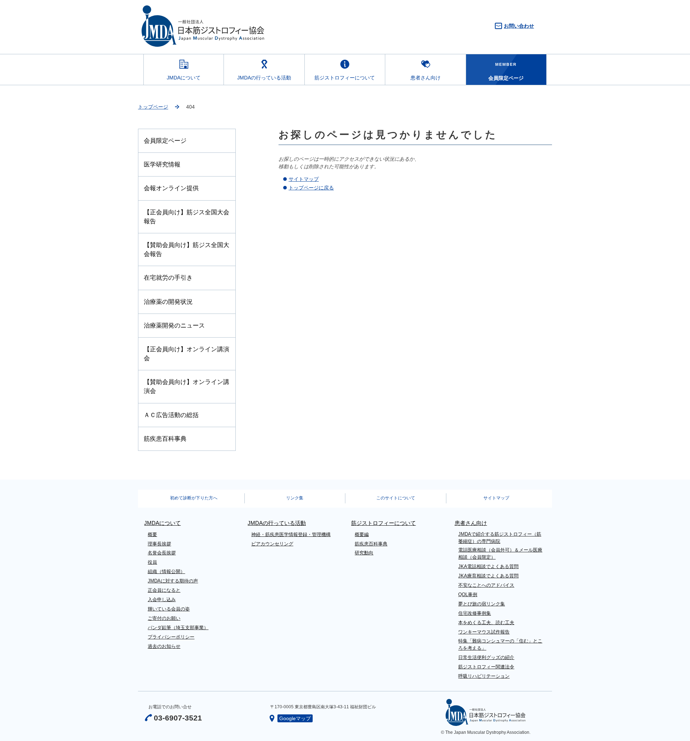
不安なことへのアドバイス (486, 585)
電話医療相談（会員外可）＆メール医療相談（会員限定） (500, 553)
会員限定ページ (165, 140)
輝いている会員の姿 (169, 609)
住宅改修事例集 (474, 613)
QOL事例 (467, 594)
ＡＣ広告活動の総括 (171, 415)
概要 (152, 534)
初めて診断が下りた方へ (193, 497)
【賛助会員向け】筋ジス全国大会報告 (186, 249)
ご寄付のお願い (164, 618)
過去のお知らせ (164, 646)
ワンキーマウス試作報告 (484, 632)
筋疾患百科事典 (165, 438)
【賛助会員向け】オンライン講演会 (186, 386)
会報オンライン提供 (171, 188)
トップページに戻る (311, 188)
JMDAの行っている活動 (264, 78)
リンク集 (294, 497)
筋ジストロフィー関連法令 (486, 666)
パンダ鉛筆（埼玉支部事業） (178, 627)
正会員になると (164, 590)
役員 (152, 562)
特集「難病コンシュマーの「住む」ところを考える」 (500, 644)
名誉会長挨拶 (162, 552)
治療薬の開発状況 (168, 301)
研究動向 (364, 552)
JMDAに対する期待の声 (173, 581)
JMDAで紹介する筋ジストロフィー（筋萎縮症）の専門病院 (499, 537)
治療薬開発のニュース (174, 325)
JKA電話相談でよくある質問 (488, 566)
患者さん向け (425, 78)
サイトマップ (304, 179)
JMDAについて (184, 78)
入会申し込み (162, 599)
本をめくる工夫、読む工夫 (486, 622)
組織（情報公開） (166, 571)
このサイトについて (395, 497)
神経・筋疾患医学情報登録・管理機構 (291, 534)
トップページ (153, 107)
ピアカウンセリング (272, 543)
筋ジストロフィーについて (344, 78)
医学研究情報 (162, 164)
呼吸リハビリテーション (484, 676)
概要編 (362, 534)
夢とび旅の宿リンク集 (481, 604)
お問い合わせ (519, 26)
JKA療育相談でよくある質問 (488, 575)
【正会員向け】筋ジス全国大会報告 (186, 217)
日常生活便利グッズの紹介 (486, 657)
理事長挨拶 (159, 543)
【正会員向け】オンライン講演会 (186, 354)
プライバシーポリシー (171, 637)
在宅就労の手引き (168, 277)
